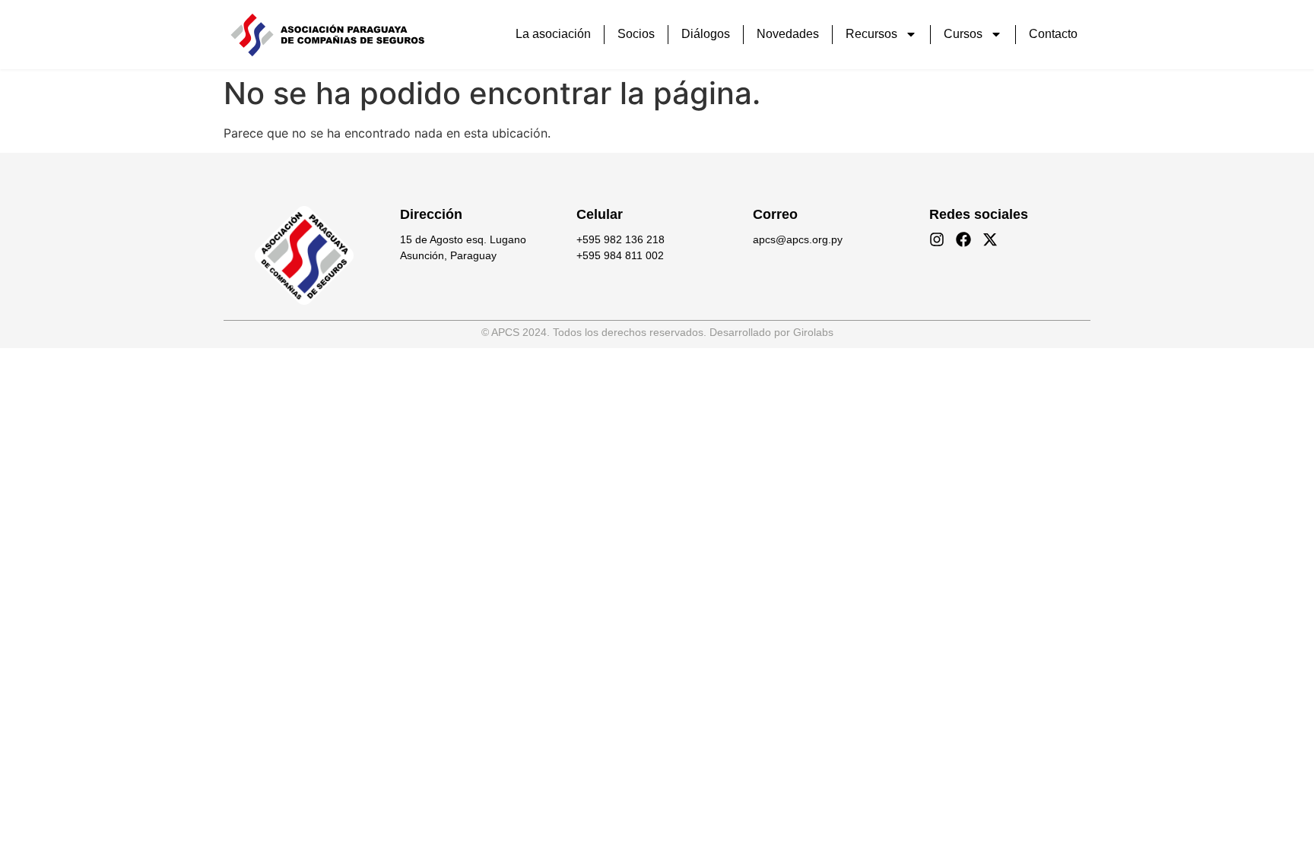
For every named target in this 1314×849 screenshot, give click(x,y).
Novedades (788, 33)
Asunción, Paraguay (448, 255)
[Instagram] (936, 239)
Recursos (871, 33)
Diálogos (705, 33)
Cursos (963, 33)
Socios (636, 33)
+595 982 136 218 (620, 239)
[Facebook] (963, 239)
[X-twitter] (990, 239)
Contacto (1053, 33)
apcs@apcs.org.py (798, 239)
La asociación (553, 33)
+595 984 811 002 (620, 255)
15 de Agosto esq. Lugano (463, 239)
